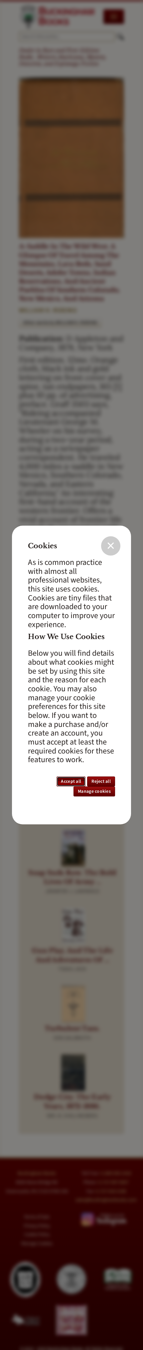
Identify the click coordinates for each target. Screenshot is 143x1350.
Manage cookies (94, 791)
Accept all (71, 781)
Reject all (101, 781)
